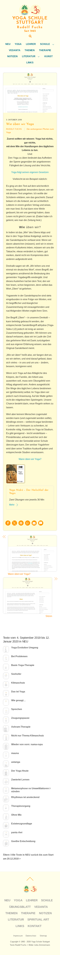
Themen (30, 50)
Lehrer (31, 44)
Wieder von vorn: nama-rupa (27, 744)
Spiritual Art (38, 919)
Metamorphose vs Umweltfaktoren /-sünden (31, 790)
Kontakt (35, 926)
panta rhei (16, 832)
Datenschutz (31, 936)
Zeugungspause (20, 718)
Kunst (48, 56)
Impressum (18, 936)
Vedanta (14, 50)
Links (29, 62)
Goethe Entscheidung (23, 841)
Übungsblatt (20, 906)
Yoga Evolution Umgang (24, 647)
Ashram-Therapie (20, 727)
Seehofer (16, 674)
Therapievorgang (20, 806)
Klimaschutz (18, 683)
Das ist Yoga (18, 691)
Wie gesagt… (18, 700)
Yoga (18, 44)
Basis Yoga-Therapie (22, 665)
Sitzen (49, 616)
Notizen (12, 56)
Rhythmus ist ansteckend (25, 797)
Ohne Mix (16, 815)
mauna (15, 753)
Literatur (28, 56)
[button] (7, 523)
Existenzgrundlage (21, 823)
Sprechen (16, 709)
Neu (7, 44)
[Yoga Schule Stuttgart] (30, 14)
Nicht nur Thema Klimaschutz (27, 735)
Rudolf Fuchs (14, 129)
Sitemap (43, 936)
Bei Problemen (19, 656)
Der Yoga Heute (20, 771)
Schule (45, 44)
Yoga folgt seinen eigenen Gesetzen (30, 172)
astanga (15, 762)
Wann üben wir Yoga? (30, 459)
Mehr (11, 504)
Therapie (45, 50)
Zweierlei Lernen (20, 779)
